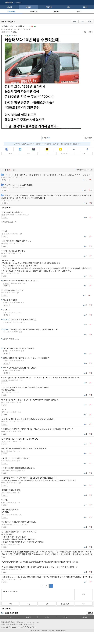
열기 (92, 11)
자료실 (28, 7)
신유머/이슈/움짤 (7, 22)
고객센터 (31, 630)
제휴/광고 (38, 630)
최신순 (84, 170)
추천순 (90, 170)
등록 (83, 594)
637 (86, 180)
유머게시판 (33, 11)
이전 (74, 21)
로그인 (9, 617)
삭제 (10, 153)
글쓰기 (85, 7)
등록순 (78, 170)
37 (91, 190)
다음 (82, 21)
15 (86, 305)
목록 (89, 21)
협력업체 (49, 7)
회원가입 (28, 617)
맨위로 (90, 613)
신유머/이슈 (11, 11)
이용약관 (51, 630)
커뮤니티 (9, 2)
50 (91, 295)
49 (86, 203)
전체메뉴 (84, 617)
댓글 (90, 32)
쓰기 (14, 170)
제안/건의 (44, 630)
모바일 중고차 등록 (11, 613)
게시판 (9, 7)
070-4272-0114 (29, 627)
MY (68, 7)
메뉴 (91, 2)
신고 (84, 32)
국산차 (79, 11)
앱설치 (47, 617)
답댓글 (5, 180)
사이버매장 (18, 2)
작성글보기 (14, 32)
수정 (28, 153)
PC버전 (66, 617)
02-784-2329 (11, 627)
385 (85, 190)
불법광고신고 (65, 153)
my (86, 2)
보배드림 (2, 2)
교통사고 (56, 11)
